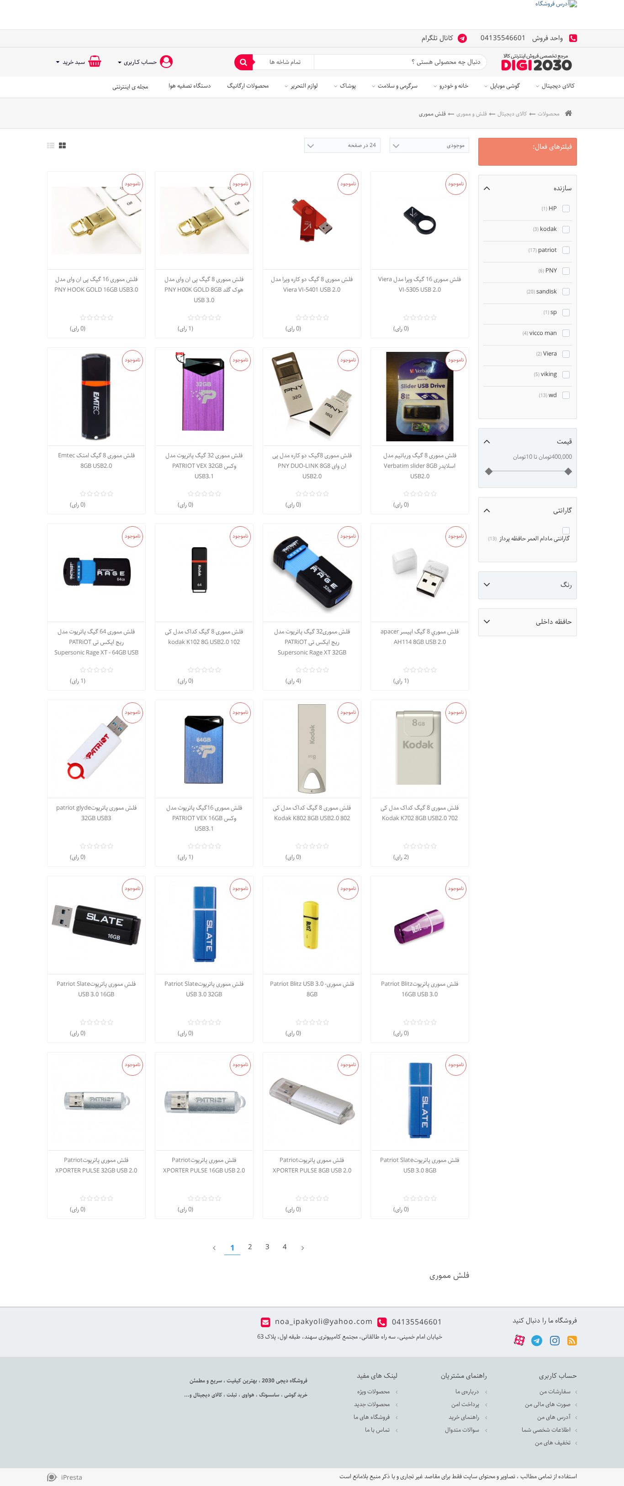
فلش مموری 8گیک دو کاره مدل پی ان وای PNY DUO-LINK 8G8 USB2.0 (312, 466)
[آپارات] (519, 1340)
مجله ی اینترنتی (130, 87)
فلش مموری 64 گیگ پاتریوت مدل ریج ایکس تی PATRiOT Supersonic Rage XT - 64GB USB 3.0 (96, 643)
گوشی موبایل (505, 86)
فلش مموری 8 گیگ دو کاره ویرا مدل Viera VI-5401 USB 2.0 (312, 284)
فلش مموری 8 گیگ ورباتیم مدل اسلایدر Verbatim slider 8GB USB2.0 (419, 466)
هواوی (247, 1395)
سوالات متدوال (463, 1430)
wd (548, 395)
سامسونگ (269, 1395)
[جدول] (62, 145)
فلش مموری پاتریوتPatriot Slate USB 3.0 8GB (419, 1165)
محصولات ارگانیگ (248, 86)
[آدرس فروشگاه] (312, 14)
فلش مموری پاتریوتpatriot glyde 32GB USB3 (96, 813)
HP (549, 209)
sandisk (542, 292)
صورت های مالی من (548, 1404)
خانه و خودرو (453, 86)
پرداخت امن (466, 1404)
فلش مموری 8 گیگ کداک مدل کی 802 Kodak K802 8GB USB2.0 (312, 813)
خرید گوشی (295, 1395)
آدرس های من (554, 1417)
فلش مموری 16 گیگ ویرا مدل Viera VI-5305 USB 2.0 (419, 284)
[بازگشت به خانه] (568, 114)
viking (545, 374)
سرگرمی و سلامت (398, 86)
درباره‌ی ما (468, 1392)
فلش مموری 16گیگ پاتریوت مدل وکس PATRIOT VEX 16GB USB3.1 (204, 818)
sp (550, 312)
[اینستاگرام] (555, 1340)
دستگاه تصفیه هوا (190, 86)
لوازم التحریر (304, 86)
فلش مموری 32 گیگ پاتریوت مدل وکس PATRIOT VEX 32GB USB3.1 (204, 466)
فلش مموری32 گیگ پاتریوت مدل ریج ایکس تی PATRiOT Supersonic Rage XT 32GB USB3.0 (312, 643)
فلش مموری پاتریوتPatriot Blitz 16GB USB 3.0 (419, 989)
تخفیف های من (553, 1443)
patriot (543, 250)
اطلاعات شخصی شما (546, 1430)
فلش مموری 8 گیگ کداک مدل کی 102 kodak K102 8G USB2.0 (204, 637)
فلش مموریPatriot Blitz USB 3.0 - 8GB (312, 989)
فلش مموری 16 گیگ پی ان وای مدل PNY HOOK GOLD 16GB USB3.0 (96, 284)
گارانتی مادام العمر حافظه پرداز (529, 539)
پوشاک (348, 86)
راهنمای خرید (465, 1417)
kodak (545, 229)
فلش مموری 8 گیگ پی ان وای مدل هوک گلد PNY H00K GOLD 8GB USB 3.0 (203, 290)
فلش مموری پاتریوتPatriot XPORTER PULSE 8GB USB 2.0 (312, 1165)
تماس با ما (378, 1430)
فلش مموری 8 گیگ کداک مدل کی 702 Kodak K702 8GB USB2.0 (420, 813)
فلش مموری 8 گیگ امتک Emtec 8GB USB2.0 (96, 460)
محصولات (549, 114)
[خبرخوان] (572, 1340)
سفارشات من (555, 1392)
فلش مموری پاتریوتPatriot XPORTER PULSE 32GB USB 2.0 (96, 1165)
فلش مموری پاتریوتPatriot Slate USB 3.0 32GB (203, 989)
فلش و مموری (471, 114)
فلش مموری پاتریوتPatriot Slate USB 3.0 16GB (96, 989)
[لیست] (50, 145)
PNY (548, 271)
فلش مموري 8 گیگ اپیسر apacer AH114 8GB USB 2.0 (420, 637)
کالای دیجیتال (558, 86)
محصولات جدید (372, 1404)
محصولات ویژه (374, 1392)
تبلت (231, 1395)
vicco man (540, 333)
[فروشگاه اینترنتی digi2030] (537, 62)
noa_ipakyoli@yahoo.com (324, 1322)
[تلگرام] (536, 1340)
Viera (546, 354)
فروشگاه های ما (372, 1417)
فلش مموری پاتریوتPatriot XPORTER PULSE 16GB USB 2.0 (204, 1165)
